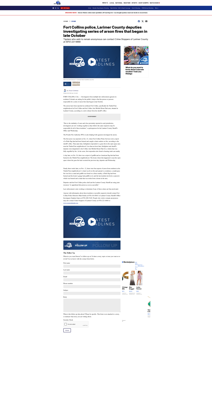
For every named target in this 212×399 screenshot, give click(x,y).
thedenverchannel (56, 8)
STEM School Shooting (147, 8)
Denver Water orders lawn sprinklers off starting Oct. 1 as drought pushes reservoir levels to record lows (112, 13)
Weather (127, 3)
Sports (134, 3)
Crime (89, 8)
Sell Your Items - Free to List (136, 266)
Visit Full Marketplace (141, 265)
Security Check (68, 320)
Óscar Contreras (73, 90)
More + (157, 8)
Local (112, 3)
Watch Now (154, 3)
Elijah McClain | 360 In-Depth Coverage (120, 8)
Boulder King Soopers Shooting (101, 8)
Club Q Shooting (136, 8)
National (118, 3)
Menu (104, 3)
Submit (67, 330)
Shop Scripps (143, 3)
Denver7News (54, 8)
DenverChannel (58, 8)
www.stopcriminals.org (70, 203)
